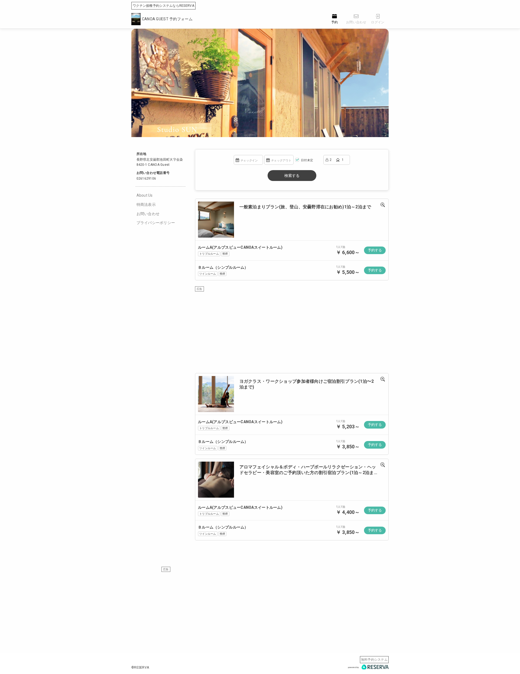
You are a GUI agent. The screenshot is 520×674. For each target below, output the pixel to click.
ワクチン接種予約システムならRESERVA (163, 6)
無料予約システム (374, 660)
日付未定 (306, 160)
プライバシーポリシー (155, 223)
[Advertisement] (292, 330)
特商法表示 (146, 204)
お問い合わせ (148, 214)
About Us (144, 195)
